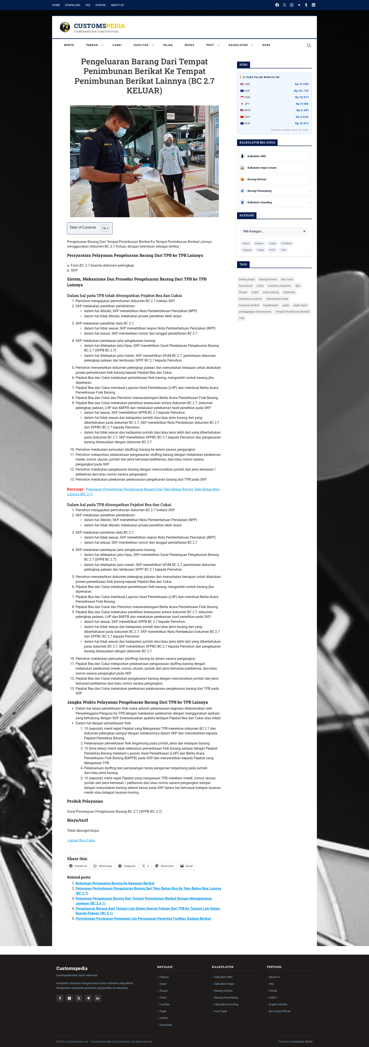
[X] (284, 4)
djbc (297, 285)
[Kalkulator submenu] (252, 45)
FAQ (87, 5)
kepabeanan (270, 305)
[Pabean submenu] (102, 45)
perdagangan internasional (255, 311)
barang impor (247, 279)
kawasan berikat (249, 305)
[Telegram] (299, 4)
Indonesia (289, 292)
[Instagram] (291, 4)
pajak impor (300, 305)
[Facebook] (277, 4)
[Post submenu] (218, 45)
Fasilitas (286, 243)
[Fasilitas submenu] (153, 45)
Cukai (272, 243)
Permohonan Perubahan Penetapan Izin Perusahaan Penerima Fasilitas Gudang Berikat (143, 919)
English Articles (278, 1004)
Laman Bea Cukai (81, 840)
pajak (286, 305)
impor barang (271, 292)
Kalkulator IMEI (223, 977)
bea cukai (287, 279)
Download (72, 5)
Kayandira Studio (303, 1041)
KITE (272, 249)
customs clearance (279, 285)
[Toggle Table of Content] (103, 228)
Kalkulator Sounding (226, 1004)
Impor (246, 243)
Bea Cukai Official (279, 1011)
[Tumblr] (306, 4)
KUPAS (164, 1018)
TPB (283, 249)
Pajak (260, 249)
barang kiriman (268, 279)
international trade (277, 298)
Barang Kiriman (223, 990)
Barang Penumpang (226, 997)
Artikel (273, 997)
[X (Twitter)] (78, 998)
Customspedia (99, 26)
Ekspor (259, 243)
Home (56, 5)
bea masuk (245, 285)
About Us (117, 5)
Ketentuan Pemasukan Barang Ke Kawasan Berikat (115, 883)
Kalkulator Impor (224, 983)
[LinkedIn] (313, 4)
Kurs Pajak (220, 1011)
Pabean (247, 249)
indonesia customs (250, 298)
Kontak (100, 5)
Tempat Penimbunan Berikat (292, 311)
